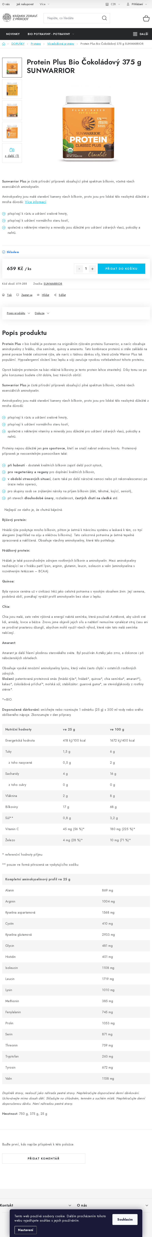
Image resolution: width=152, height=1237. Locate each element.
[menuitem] (13, 34)
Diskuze (40, 313)
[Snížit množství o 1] (79, 268)
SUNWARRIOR (53, 284)
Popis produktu (16, 313)
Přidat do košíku (121, 269)
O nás (6, 4)
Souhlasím (125, 1219)
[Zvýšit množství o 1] (92, 268)
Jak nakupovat (25, 4)
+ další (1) (12, 156)
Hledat (104, 18)
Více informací (35, 202)
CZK (113, 4)
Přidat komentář (44, 1158)
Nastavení (25, 1230)
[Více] (140, 34)
